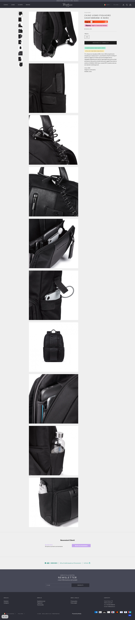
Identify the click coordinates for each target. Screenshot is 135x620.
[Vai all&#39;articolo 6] (20, 42)
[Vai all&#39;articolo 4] (20, 31)
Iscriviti (81, 585)
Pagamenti (39, 603)
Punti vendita (40, 604)
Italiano (116, 4)
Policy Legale (74, 603)
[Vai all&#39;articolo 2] (20, 19)
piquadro (87, 12)
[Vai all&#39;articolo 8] (20, 53)
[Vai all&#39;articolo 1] (20, 14)
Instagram (6, 603)
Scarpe (20, 4)
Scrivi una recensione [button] (81, 545)
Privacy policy (74, 601)
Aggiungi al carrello (101, 42)
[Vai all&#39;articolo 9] (20, 59)
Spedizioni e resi (41, 601)
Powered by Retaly (76, 613)
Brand (28, 4)
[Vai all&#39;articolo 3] (20, 25)
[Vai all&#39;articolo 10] (20, 64)
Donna (6, 4)
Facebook (6, 601)
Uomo (13, 4)
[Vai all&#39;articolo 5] (20, 36)
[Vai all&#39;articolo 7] (20, 48)
